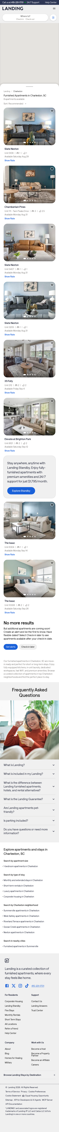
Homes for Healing (13, 1058)
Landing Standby (12, 1006)
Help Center (51, 2)
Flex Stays (9, 1010)
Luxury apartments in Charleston (19, 891)
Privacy (24, 1091)
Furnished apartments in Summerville (21, 946)
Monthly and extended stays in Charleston (23, 880)
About (8, 1049)
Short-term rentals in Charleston (19, 885)
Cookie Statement (13, 1095)
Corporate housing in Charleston (19, 896)
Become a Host (38, 1049)
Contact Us (36, 1001)
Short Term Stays (13, 1019)
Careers (35, 1065)
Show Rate (10, 160)
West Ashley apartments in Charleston (21, 916)
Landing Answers (39, 1006)
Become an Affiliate (40, 1060)
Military (8, 1063)
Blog (7, 1053)
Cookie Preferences (37, 1091)
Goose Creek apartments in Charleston (22, 927)
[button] (25, 19)
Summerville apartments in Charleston (21, 910)
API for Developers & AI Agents (27, 1100)
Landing (7, 91)
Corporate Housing (14, 1001)
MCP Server (47, 1100)
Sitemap (9, 1100)
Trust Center (37, 1010)
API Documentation (13, 1104)
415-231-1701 (17, 2)
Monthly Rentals (12, 1015)
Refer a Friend (11, 1029)
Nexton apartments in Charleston (19, 932)
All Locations (11, 1024)
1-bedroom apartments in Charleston (21, 866)
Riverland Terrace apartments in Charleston (24, 921)
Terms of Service (12, 1091)
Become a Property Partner (40, 1054)
